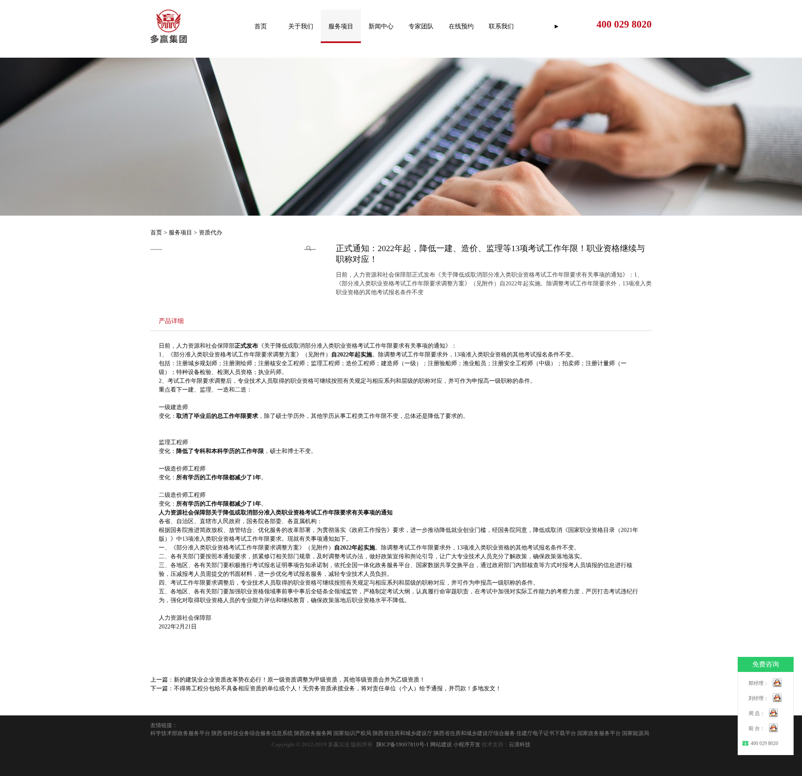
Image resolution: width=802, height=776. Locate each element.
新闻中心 (380, 26)
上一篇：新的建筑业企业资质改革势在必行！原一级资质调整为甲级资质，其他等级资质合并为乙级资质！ (287, 680)
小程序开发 (466, 745)
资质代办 (210, 232)
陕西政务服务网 (313, 733)
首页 (260, 26)
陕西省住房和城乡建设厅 (402, 733)
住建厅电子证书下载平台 (546, 733)
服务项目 (340, 26)
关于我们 (300, 26)
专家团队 (421, 26)
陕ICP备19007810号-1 (402, 745)
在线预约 (461, 26)
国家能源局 (635, 733)
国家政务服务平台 (599, 733)
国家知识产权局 (352, 733)
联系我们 (501, 26)
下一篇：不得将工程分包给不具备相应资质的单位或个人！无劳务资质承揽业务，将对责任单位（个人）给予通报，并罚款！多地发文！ (325, 688)
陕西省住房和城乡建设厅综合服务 (474, 733)
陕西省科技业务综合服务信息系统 (252, 733)
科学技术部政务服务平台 (180, 733)
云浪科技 (519, 745)
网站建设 (441, 745)
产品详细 (171, 320)
